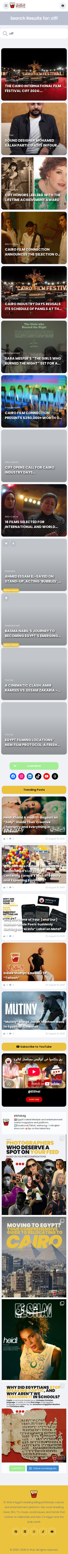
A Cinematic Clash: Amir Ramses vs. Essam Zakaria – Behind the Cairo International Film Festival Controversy (32, 688)
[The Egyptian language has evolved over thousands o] (34, 1422)
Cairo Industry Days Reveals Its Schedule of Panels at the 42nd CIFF (33, 306)
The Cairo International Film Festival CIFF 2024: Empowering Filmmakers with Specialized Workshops (33, 88)
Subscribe (34, 1099)
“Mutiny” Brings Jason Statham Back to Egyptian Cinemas (33, 1024)
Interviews (10, 571)
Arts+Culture (11, 80)
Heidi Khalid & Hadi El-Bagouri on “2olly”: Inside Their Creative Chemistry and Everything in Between (30, 824)
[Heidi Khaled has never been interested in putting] (34, 1339)
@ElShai (34, 1091)
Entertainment (12, 353)
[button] (6, 5)
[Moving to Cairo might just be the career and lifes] (34, 1257)
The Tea (9, 135)
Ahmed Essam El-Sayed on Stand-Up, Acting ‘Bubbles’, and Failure (31, 579)
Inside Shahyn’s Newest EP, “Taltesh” (25, 975)
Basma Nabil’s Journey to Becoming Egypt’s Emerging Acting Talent (31, 633)
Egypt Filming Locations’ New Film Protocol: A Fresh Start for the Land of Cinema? (31, 742)
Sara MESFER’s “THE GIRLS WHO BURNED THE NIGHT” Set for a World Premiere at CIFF (33, 361)
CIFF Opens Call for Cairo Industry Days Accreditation (29, 470)
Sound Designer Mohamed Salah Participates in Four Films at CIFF (31, 143)
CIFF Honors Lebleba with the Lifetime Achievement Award (33, 197)
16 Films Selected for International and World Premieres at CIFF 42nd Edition (33, 524)
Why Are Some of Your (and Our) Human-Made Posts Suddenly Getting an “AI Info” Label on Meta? (32, 924)
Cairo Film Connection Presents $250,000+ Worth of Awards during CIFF (33, 415)
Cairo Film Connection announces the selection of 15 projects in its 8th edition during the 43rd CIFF (33, 252)
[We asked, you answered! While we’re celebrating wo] (34, 1174)
